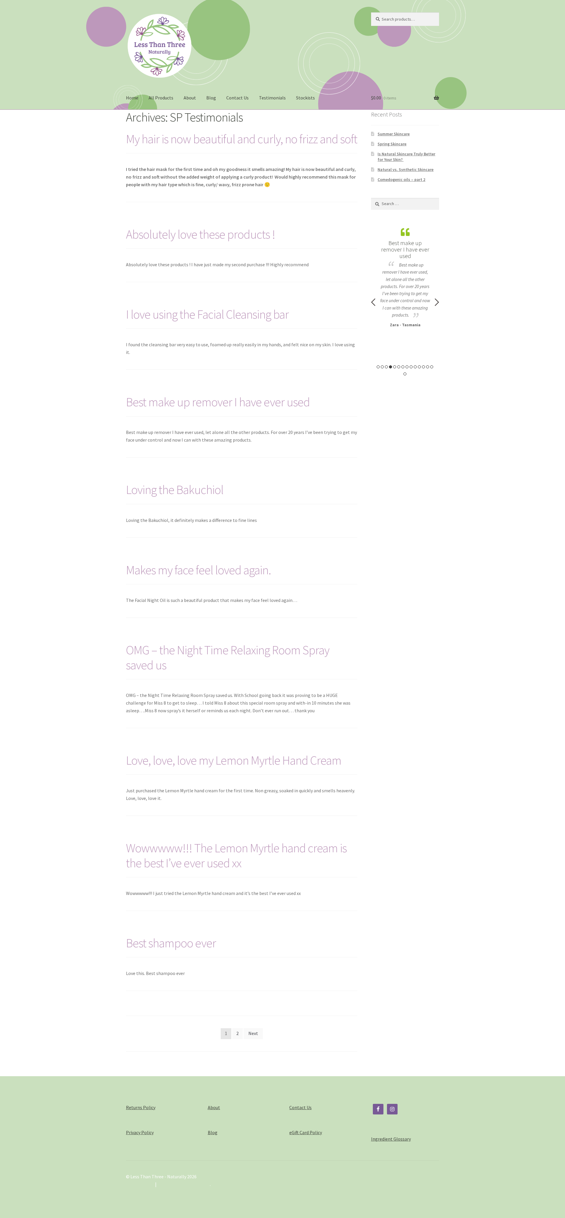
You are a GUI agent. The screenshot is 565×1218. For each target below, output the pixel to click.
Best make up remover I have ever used (218, 402)
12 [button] (423, 366)
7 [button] (402, 366)
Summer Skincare (394, 134)
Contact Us (237, 98)
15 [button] (404, 373)
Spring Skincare (392, 144)
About (190, 98)
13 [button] (427, 366)
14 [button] (431, 366)
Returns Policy (140, 1107)
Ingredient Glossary (391, 1139)
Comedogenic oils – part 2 (401, 179)
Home (132, 98)
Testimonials (272, 98)
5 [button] (394, 366)
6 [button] (398, 366)
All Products (161, 98)
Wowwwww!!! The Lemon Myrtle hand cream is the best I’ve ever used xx (236, 855)
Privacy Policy (140, 1132)
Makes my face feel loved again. (198, 570)
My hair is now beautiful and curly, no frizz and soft (241, 139)
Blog (211, 98)
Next (253, 1033)
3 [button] (386, 366)
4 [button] (390, 366)
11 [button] (419, 366)
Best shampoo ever (171, 943)
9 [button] (411, 366)
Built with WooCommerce (184, 1184)
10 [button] (415, 366)
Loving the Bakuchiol (174, 489)
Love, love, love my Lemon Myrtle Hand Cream (233, 760)
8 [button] (407, 366)
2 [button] (382, 366)
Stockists (305, 98)
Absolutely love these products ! (200, 234)
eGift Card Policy (305, 1132)
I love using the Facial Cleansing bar (207, 314)
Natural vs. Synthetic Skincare (405, 169)
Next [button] (437, 302)
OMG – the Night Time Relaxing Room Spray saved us (227, 657)
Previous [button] (373, 302)
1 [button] (378, 366)
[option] (405, 276)
